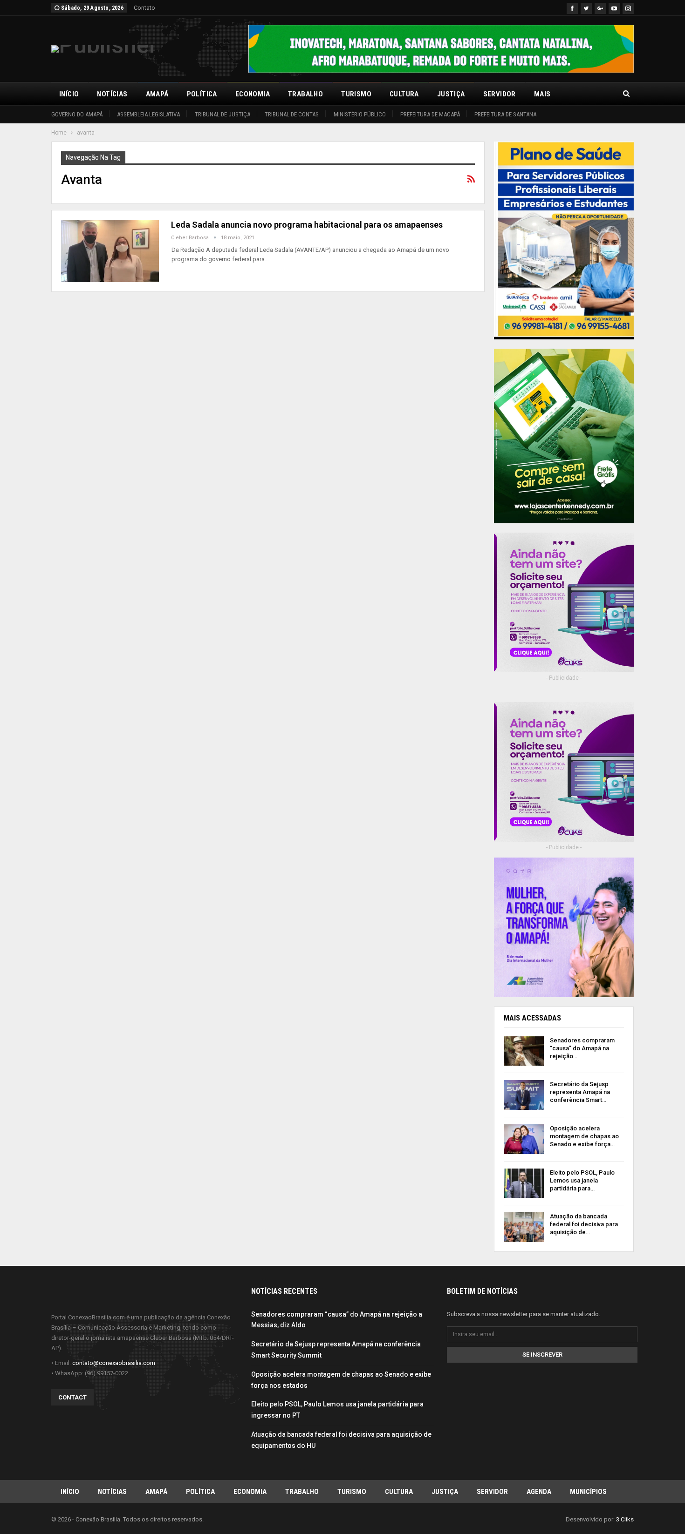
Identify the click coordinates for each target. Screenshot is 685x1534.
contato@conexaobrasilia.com (113, 1362)
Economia (252, 94)
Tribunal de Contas (292, 114)
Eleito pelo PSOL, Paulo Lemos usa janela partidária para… (582, 1180)
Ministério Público (360, 114)
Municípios (588, 1491)
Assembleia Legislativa (148, 114)
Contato (144, 7)
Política (202, 94)
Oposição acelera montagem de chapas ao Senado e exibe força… (584, 1136)
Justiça (451, 94)
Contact (72, 1397)
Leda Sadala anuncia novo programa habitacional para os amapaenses (307, 225)
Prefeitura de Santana (505, 114)
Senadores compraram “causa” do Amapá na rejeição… (582, 1048)
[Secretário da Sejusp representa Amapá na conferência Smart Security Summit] (524, 1095)
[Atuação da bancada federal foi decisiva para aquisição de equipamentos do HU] (524, 1227)
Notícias (112, 94)
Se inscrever (542, 1354)
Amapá (157, 94)
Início (69, 94)
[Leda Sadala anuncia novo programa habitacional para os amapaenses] (110, 251)
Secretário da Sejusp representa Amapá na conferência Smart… (580, 1092)
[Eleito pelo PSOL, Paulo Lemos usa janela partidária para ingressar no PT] (524, 1183)
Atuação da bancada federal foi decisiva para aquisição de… (584, 1224)
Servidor (499, 94)
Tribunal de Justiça (222, 114)
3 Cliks (625, 1519)
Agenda (539, 1491)
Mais (542, 94)
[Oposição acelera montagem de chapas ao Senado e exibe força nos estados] (524, 1139)
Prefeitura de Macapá (430, 114)
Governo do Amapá (77, 114)
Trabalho (305, 94)
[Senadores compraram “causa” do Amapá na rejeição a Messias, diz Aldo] (524, 1051)
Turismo (356, 94)
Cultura (404, 94)
